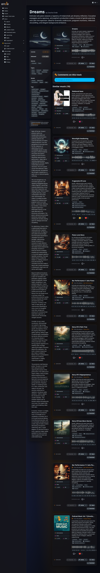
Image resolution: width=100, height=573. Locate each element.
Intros (33, 70)
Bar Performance (88, 283)
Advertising (44, 71)
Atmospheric (35, 82)
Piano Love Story (78, 235)
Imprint (8, 59)
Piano (39, 63)
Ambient (86, 107)
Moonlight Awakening (80, 138)
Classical (86, 149)
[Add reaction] (83, 57)
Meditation (45, 70)
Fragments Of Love (79, 181)
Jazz (73, 484)
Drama (38, 71)
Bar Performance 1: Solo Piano (83, 280)
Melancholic (40, 80)
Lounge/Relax (79, 484)
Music (6, 19)
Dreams (75, 29)
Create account (10, 48)
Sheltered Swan (77, 91)
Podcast (40, 73)
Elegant (41, 82)
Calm (46, 82)
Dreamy (33, 80)
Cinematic (34, 63)
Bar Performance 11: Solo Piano (83, 465)
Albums (8, 27)
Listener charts (10, 29)
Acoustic (86, 249)
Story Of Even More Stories (82, 421)
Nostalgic (34, 73)
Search (8, 21)
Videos (6, 10)
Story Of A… (86, 329)
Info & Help (7, 51)
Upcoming (9, 35)
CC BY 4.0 (45, 51)
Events (33, 71)
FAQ (7, 56)
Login (7, 45)
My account (7, 43)
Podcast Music (87, 518)
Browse (8, 24)
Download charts (10, 32)
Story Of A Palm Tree (79, 327)
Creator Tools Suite (9, 16)
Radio (7, 37)
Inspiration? (9, 40)
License (8, 54)
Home (6, 8)
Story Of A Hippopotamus (81, 374)
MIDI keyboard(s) (36, 123)
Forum (6, 13)
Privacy (8, 62)
